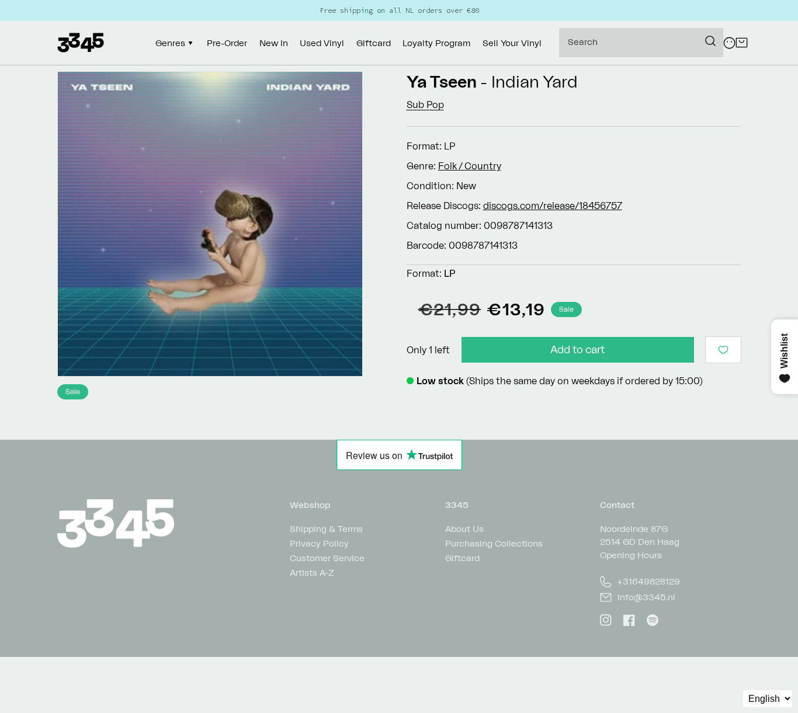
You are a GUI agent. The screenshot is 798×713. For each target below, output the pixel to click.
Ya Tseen (442, 81)
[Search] (710, 41)
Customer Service (327, 558)
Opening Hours (631, 555)
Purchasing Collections (494, 543)
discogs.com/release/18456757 (552, 205)
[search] (641, 42)
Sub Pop (425, 104)
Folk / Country (469, 166)
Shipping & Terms (326, 529)
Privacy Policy (319, 543)
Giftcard (462, 558)
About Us (464, 529)
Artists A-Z (312, 572)
